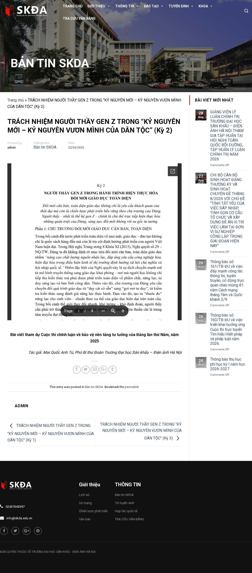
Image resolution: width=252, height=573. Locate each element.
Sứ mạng (85, 503)
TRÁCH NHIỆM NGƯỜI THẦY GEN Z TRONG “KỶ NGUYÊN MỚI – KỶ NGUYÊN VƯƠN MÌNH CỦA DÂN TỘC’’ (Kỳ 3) (141, 431)
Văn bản (85, 519)
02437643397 (15, 506)
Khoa (203, 6)
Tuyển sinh (179, 6)
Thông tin (124, 6)
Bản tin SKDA (50, 63)
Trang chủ (72, 6)
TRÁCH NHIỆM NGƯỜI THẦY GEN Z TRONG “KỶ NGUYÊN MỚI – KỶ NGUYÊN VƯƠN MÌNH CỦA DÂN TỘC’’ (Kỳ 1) (50, 432)
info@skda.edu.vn (19, 518)
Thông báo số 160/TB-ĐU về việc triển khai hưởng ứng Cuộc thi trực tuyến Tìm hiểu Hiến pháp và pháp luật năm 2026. (227, 329)
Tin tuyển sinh (124, 503)
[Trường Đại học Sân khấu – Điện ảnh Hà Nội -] (28, 11)
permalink (132, 387)
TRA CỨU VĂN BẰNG (79, 18)
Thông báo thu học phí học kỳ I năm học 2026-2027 (227, 364)
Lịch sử (84, 495)
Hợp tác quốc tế (126, 511)
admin (11, 147)
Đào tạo (151, 6)
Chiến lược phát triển (93, 511)
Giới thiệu (96, 6)
